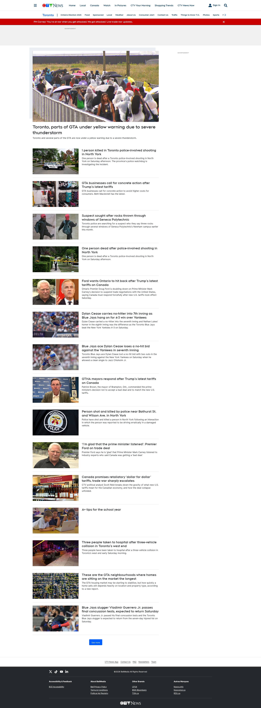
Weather (119, 15)
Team (153, 662)
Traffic (174, 15)
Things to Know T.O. (190, 15)
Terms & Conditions (99, 690)
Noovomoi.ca (179, 690)
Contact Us (163, 15)
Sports (216, 15)
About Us (131, 15)
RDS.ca (177, 693)
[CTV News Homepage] (52, 5)
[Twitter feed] (50, 671)
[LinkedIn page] (67, 671)
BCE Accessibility (56, 687)
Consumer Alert (146, 15)
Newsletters (144, 662)
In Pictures (120, 5)
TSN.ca (135, 693)
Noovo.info (178, 687)
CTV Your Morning (140, 5)
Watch (106, 5)
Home (72, 5)
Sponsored (98, 15)
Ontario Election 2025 (71, 15)
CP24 (134, 687)
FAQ (134, 662)
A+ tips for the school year (101, 509)
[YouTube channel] (61, 671)
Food (87, 15)
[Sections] (35, 5)
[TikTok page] (56, 671)
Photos (206, 15)
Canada (94, 5)
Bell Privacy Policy (99, 687)
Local (83, 5)
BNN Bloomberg (139, 690)
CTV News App (111, 662)
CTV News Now (186, 5)
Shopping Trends (164, 5)
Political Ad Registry (99, 693)
